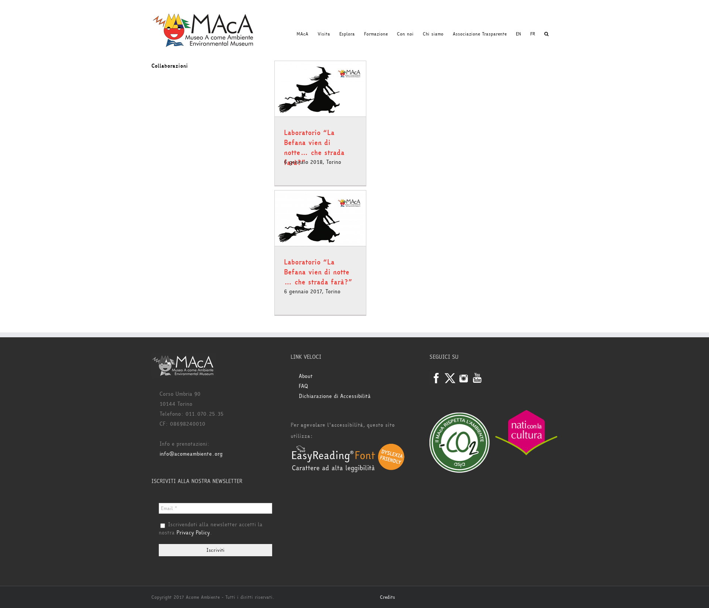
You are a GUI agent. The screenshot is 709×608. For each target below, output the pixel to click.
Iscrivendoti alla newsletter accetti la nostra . (211, 529)
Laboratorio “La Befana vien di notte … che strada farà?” (318, 272)
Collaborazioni (169, 66)
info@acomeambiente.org (191, 454)
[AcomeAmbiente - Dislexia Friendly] (348, 447)
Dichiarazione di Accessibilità (335, 396)
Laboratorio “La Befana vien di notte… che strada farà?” (314, 148)
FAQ (303, 386)
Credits (387, 597)
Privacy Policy (193, 533)
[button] (546, 34)
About (306, 376)
